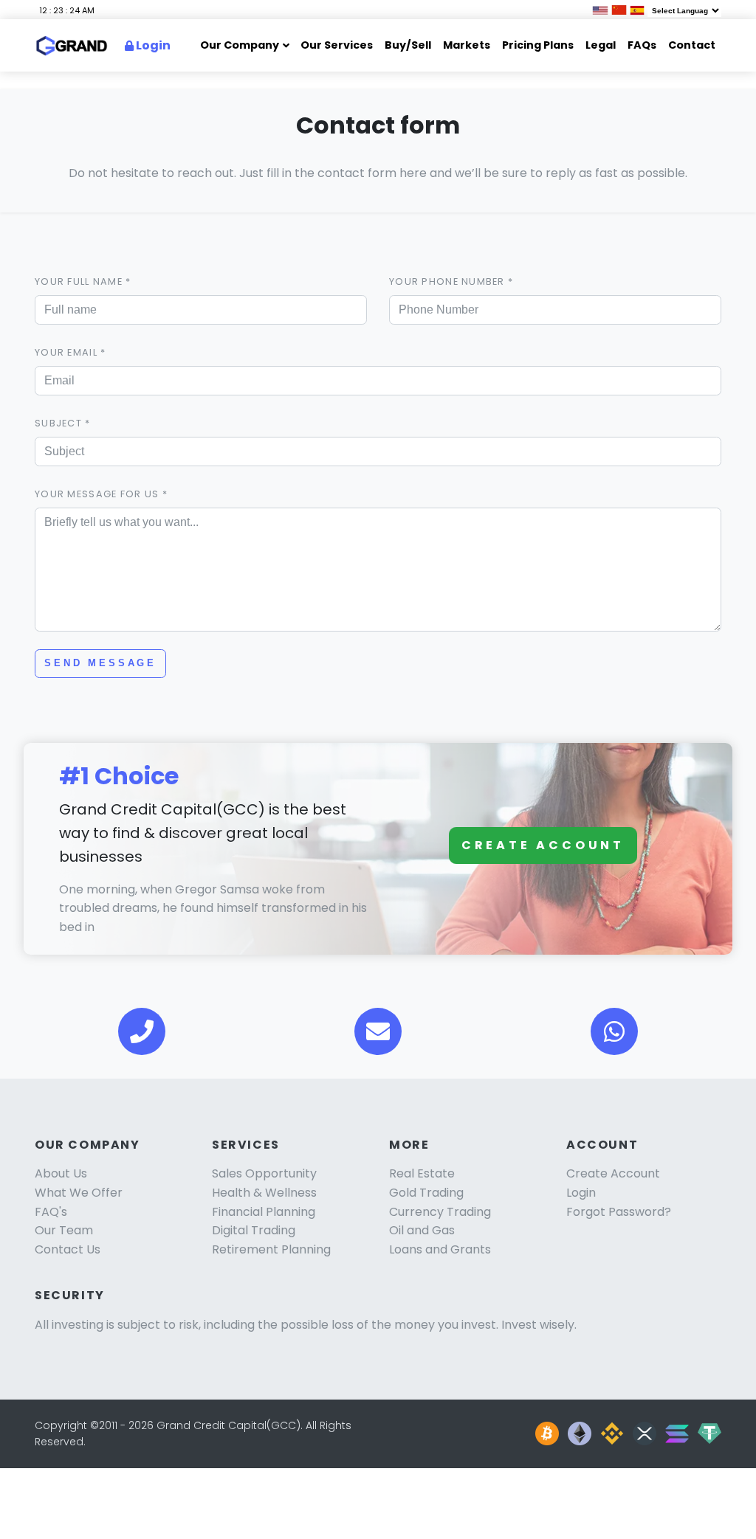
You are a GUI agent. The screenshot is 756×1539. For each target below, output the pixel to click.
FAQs (642, 45)
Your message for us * (101, 494)
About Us (61, 1173)
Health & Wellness (264, 1192)
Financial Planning (263, 1211)
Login (152, 45)
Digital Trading (253, 1230)
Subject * (63, 423)
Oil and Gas (422, 1230)
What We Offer (79, 1192)
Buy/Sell (408, 45)
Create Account (543, 845)
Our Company (239, 45)
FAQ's (51, 1211)
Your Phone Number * (451, 281)
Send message (100, 662)
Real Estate (422, 1173)
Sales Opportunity (264, 1173)
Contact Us (67, 1249)
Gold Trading (426, 1192)
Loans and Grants (440, 1249)
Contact (691, 45)
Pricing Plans (538, 45)
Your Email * (70, 352)
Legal (600, 45)
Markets (466, 45)
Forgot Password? (618, 1211)
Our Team (64, 1230)
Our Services (336, 45)
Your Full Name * (83, 281)
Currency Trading (440, 1211)
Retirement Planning (271, 1249)
